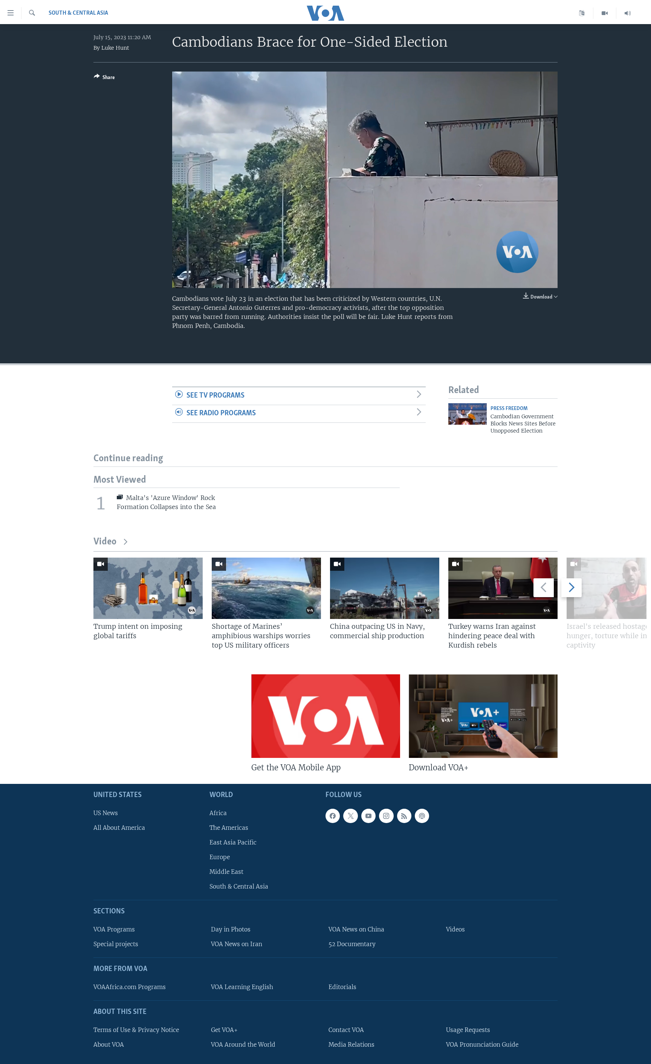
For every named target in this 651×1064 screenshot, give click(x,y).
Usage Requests (468, 1029)
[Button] (104, 79)
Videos (455, 929)
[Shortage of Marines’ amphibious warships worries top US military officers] (266, 588)
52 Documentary (352, 944)
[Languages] (581, 13)
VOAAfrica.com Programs (129, 987)
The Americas (228, 827)
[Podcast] (422, 815)
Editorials (342, 987)
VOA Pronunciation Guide (482, 1044)
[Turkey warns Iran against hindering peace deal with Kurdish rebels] (503, 588)
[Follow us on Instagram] (386, 815)
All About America (119, 827)
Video (104, 542)
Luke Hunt (115, 47)
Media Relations (351, 1044)
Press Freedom (509, 409)
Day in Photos (231, 929)
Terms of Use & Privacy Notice (136, 1029)
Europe (219, 857)
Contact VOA (346, 1029)
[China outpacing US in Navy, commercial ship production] (384, 588)
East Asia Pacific (233, 842)
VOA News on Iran (236, 944)
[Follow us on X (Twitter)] (350, 815)
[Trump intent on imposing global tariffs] (148, 588)
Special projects (115, 944)
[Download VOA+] (483, 716)
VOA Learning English (242, 987)
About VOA (108, 1044)
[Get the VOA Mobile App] (325, 716)
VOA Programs (114, 929)
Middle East (226, 871)
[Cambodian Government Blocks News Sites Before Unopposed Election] (467, 414)
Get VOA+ (224, 1029)
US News (105, 812)
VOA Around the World (243, 1044)
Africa (218, 812)
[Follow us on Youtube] (368, 815)
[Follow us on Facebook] (333, 815)
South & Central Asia (78, 13)
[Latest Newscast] (627, 13)
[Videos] (604, 13)
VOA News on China (356, 929)
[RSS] (404, 815)
